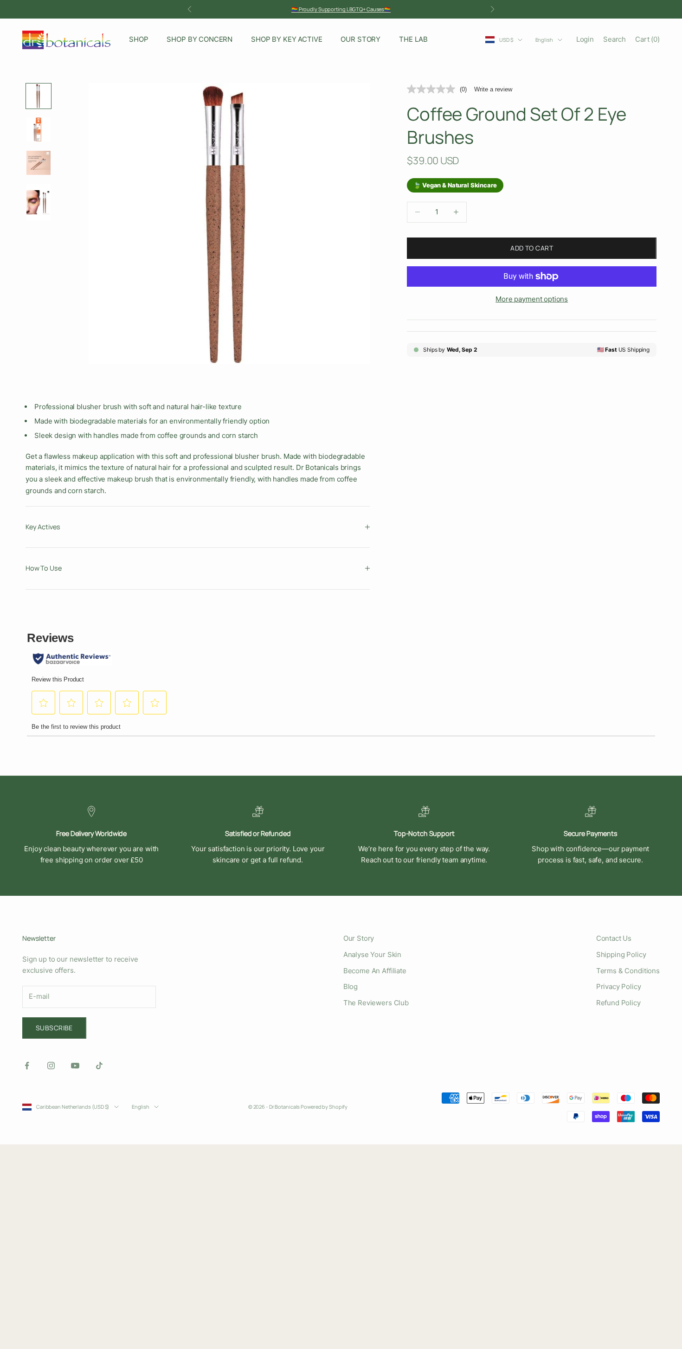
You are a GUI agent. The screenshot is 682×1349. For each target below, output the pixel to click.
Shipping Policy (621, 954)
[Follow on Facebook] (27, 1065)
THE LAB (413, 39)
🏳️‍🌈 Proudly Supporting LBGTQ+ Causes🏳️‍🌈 (341, 9)
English (544, 39)
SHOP (138, 39)
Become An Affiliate (374, 970)
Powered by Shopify (324, 1106)
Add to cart (531, 248)
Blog (350, 986)
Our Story (358, 938)
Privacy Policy (618, 986)
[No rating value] (433, 89)
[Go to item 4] (38, 202)
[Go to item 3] (38, 163)
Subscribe (54, 1027)
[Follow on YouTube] (75, 1065)
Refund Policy (618, 1002)
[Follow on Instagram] (51, 1065)
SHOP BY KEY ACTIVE (286, 39)
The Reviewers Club (376, 1002)
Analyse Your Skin (372, 954)
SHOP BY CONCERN (199, 39)
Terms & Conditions (628, 970)
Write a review (493, 89)
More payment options (531, 299)
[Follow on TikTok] (99, 1065)
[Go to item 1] (38, 96)
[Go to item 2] (38, 129)
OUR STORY (360, 39)
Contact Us (614, 938)
